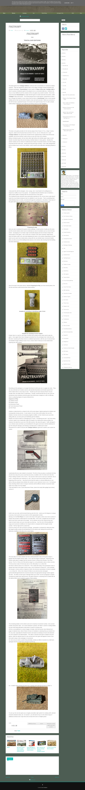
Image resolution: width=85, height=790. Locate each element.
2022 (63, 146)
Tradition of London (67, 264)
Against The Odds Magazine (69, 251)
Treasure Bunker (67, 277)
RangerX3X (66, 335)
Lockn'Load (66, 344)
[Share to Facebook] (34, 30)
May (64, 89)
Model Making (44, 13)
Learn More (66, 2)
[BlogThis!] (32, 30)
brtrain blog (66, 267)
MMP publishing (66, 290)
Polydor (18, 730)
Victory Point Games (67, 286)
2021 (63, 149)
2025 (63, 56)
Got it (72, 2)
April (64, 92)
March (64, 135)
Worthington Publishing (68, 245)
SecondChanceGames (68, 328)
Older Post (57, 777)
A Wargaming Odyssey (68, 367)
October (64, 72)
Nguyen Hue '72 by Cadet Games (69, 94)
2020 (63, 153)
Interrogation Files (60, 13)
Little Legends (66, 274)
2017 (63, 163)
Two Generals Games (67, 225)
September (65, 75)
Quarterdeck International (68, 219)
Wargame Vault (66, 306)
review (41, 723)
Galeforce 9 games (67, 296)
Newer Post (8, 777)
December (65, 65)
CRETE (8, 747)
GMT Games (66, 354)
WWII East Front (32, 723)
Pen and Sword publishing (68, 280)
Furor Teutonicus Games (68, 216)
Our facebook (66, 338)
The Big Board (66, 319)
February (64, 138)
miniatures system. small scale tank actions (51, 725)
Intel (33, 13)
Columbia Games (67, 241)
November (65, 68)
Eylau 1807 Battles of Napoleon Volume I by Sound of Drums (31, 749)
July (64, 82)
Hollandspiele (66, 229)
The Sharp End (66, 315)
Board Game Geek (67, 360)
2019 (63, 156)
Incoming (24, 13)
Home (4, 13)
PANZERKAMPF (66, 121)
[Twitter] (66, 29)
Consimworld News (67, 357)
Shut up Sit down (67, 325)
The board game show (67, 312)
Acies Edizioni (66, 235)
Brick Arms (66, 283)
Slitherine (65, 322)
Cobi (64, 248)
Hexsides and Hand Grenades (69, 348)
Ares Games (66, 299)
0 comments (27, 30)
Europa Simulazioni (67, 232)
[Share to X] (33, 30)
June (64, 85)
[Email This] (30, 30)
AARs (73, 13)
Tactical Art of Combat (68, 293)
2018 (63, 159)
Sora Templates (44, 787)
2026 (63, 53)
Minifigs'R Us (66, 341)
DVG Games (66, 351)
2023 (63, 63)
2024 (63, 59)
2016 (63, 166)
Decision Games (67, 222)
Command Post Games (68, 238)
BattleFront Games (67, 364)
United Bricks (66, 270)
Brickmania (66, 261)
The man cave (66, 309)
